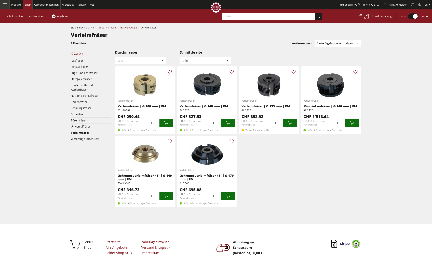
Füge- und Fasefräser (84, 73)
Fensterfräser (79, 67)
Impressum (150, 253)
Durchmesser (126, 52)
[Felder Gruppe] (216, 8)
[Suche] (318, 16)
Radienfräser (79, 102)
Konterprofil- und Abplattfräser (82, 87)
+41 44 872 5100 (370, 4)
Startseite (113, 242)
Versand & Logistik (155, 247)
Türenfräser (78, 120)
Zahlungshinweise (155, 242)
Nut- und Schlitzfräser (85, 96)
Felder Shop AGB (119, 253)
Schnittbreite (191, 52)
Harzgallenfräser (81, 79)
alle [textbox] (120, 60)
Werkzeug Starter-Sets (85, 139)
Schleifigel (77, 114)
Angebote (62, 16)
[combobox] (141, 61)
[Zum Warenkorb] (166, 123)
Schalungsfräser (81, 108)
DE (426, 4)
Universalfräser (80, 126)
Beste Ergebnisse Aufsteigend (335, 43)
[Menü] (5, 4)
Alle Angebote (116, 247)
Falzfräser (77, 60)
